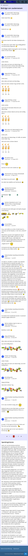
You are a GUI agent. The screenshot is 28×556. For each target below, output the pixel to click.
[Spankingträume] (8, 1)
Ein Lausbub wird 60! (10, 56)
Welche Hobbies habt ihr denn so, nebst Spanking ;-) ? (13, 324)
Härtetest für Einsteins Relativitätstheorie (10, 188)
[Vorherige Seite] (7, 436)
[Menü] (26, 1)
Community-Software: (14, 553)
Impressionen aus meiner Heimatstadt (14, 173)
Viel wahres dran (9, 157)
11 (18, 436)
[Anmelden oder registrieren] (22, 2)
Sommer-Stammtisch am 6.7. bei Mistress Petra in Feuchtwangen (13, 203)
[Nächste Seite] (21, 436)
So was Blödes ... (9, 224)
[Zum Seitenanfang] (25, 554)
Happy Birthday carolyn (10, 100)
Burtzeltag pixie (9, 377)
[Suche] (18, 1)
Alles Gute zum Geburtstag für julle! (14, 129)
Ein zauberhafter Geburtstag (12, 13)
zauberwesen (7, 14)
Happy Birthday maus (10, 73)
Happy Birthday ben (10, 336)
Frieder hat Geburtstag (10, 356)
